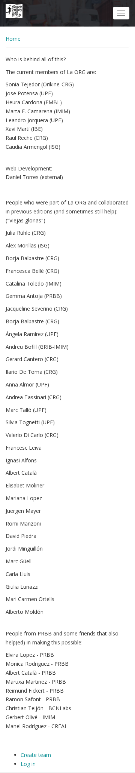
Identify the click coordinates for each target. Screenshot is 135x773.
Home (13, 38)
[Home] (14, 10)
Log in (28, 763)
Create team (36, 754)
